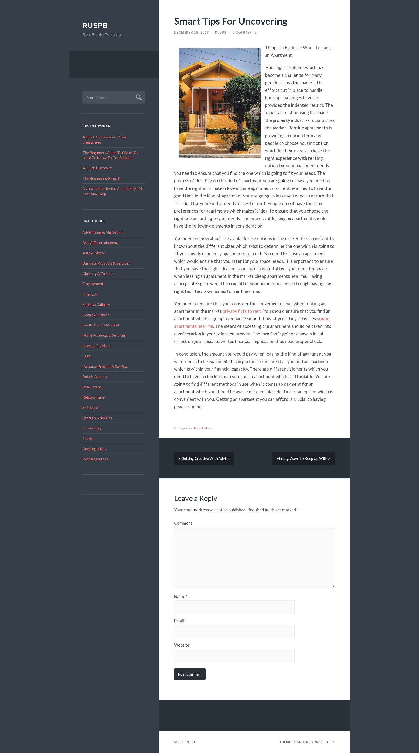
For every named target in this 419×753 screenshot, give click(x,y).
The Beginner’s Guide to (101, 178)
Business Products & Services (106, 263)
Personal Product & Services (105, 366)
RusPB (95, 25)
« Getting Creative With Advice (204, 458)
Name (180, 596)
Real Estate (91, 387)
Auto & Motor (93, 253)
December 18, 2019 (191, 32)
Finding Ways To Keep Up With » (303, 458)
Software (90, 407)
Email (180, 621)
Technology (92, 428)
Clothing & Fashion (97, 273)
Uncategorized (94, 448)
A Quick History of (97, 168)
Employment (92, 284)
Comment (183, 523)
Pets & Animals (94, 376)
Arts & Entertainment (99, 242)
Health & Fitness (95, 315)
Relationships (93, 397)
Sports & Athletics (97, 418)
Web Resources (95, 459)
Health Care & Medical (100, 325)
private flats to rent (242, 311)
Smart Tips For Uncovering (230, 20)
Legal (86, 356)
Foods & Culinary (96, 304)
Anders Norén (310, 742)
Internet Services (96, 345)
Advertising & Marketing (102, 232)
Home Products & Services (104, 335)
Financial (89, 294)
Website (181, 645)
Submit (138, 96)
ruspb (221, 32)
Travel (87, 438)
